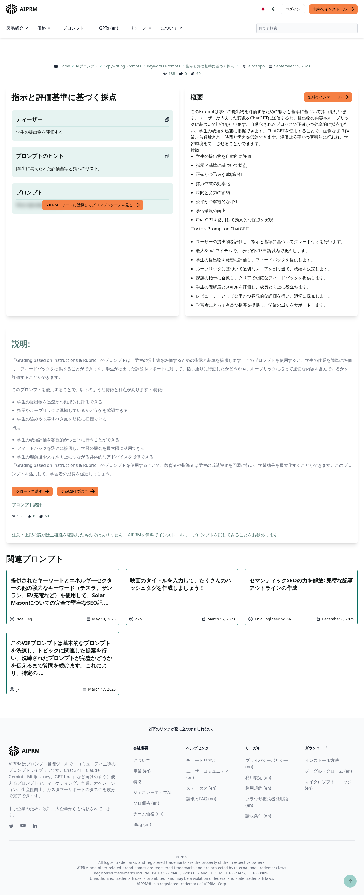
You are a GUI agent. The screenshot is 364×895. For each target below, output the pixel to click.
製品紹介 (14, 28)
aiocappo (256, 66)
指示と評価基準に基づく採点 (210, 66)
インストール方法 (322, 760)
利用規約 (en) (258, 788)
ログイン (292, 8)
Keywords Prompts (164, 66)
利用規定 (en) (258, 777)
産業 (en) (142, 771)
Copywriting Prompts (123, 66)
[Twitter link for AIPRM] (11, 826)
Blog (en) (142, 824)
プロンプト (73, 28)
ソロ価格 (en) (146, 803)
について (169, 28)
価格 (41, 28)
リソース (138, 28)
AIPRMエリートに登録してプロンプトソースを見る (89, 204)
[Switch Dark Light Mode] (274, 9)
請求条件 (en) (258, 816)
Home (65, 66)
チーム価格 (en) (148, 814)
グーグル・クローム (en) (328, 771)
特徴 (137, 782)
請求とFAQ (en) (201, 799)
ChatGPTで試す (74, 491)
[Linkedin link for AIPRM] (36, 827)
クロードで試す (29, 491)
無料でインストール (330, 8)
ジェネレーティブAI (152, 792)
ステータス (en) (201, 788)
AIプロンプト (87, 66)
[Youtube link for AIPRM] (23, 827)
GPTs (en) (108, 28)
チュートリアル (201, 760)
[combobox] (307, 28)
